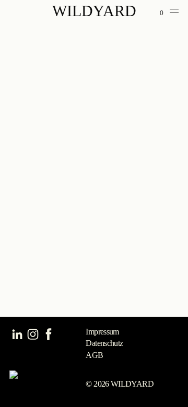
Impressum (102, 331)
